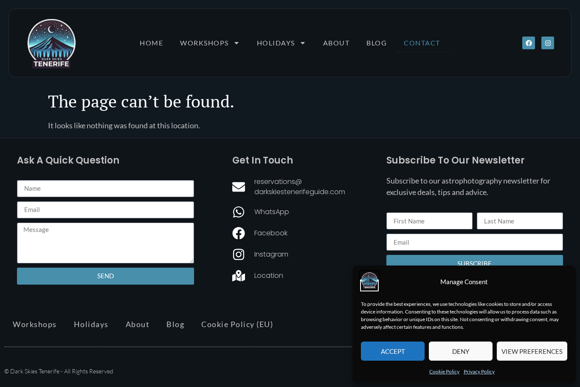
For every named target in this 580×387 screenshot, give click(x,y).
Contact (422, 43)
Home (151, 43)
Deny (460, 351)
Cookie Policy (444, 371)
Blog (376, 43)
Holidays (276, 43)
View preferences (532, 351)
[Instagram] (547, 43)
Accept (393, 351)
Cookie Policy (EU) (237, 324)
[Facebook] (528, 43)
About (336, 43)
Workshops (204, 43)
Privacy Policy (479, 371)
